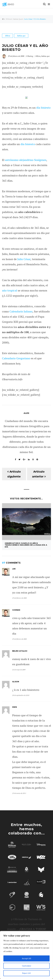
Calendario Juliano (21, 311)
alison (15, 682)
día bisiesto (43, 107)
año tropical (9, 290)
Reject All (26, 973)
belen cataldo (19, 651)
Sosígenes (40, 160)
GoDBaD (16, 610)
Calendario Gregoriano (16, 358)
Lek (14, 569)
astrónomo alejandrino (19, 160)
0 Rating (29, 56)
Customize (26, 965)
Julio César (23, 259)
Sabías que (17, 19)
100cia (8, 19)
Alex (26, 413)
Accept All (26, 958)
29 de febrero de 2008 (16, 56)
